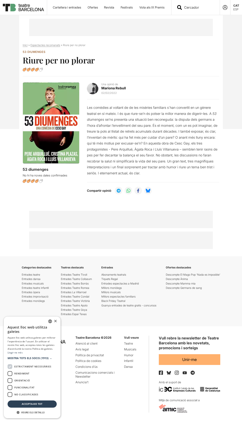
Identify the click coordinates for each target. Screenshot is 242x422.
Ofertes (93, 7)
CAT (236, 5)
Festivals (127, 7)
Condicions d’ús (86, 367)
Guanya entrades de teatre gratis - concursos (128, 305)
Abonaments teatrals (113, 274)
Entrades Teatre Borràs (75, 283)
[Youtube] (185, 372)
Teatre (128, 343)
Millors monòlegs (111, 287)
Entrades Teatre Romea (75, 287)
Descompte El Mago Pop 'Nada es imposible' (193, 274)
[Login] (225, 7)
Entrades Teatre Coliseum (76, 279)
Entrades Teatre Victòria (75, 300)
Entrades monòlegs (33, 300)
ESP (235, 9)
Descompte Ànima (177, 279)
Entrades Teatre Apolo (74, 305)
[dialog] (32, 367)
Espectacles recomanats (45, 45)
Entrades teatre (31, 274)
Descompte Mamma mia (180, 283)
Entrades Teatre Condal (75, 296)
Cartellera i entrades (67, 7)
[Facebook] (161, 373)
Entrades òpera (31, 292)
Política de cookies (88, 361)
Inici (25, 45)
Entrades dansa (31, 279)
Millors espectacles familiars (118, 296)
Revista (109, 7)
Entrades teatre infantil (35, 287)
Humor (128, 355)
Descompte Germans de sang (184, 287)
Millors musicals (111, 292)
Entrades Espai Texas (74, 314)
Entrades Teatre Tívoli (74, 274)
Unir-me (189, 359)
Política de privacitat (89, 355)
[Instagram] (177, 373)
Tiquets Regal (109, 279)
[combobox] (199, 7)
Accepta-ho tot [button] (32, 404)
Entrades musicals (33, 283)
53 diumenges (34, 52)
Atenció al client (86, 343)
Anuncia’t (81, 382)
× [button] (55, 321)
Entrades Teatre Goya (74, 309)
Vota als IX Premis (151, 7)
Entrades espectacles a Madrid (120, 283)
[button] (32, 358)
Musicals (130, 349)
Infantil (128, 361)
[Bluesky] (169, 373)
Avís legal (82, 349)
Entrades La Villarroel (73, 292)
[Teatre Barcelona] (23, 7)
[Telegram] (193, 373)
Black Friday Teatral (113, 300)
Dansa (128, 367)
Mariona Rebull (113, 88)
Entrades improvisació (35, 296)
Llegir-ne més (15, 352)
